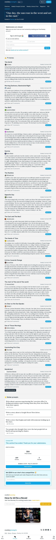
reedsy (11, 2)
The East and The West (13, 216)
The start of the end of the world (16, 282)
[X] (41, 530)
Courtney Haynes (11, 371)
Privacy (14, 533)
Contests (28, 538)
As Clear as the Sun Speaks (14, 304)
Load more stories (10, 390)
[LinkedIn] (46, 530)
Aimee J (9, 306)
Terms (9, 533)
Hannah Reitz (10, 284)
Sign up (43, 1)
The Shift (8, 107)
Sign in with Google (15, 36)
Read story (48, 81)
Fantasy (12, 19)
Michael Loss (10, 175)
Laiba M (9, 88)
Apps (19, 2)
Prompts (15, 538)
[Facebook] (48, 530)
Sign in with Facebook (38, 36)
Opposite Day (9, 195)
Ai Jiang (9, 64)
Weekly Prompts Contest (18, 6)
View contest (28, 466)
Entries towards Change (13, 260)
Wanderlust (9, 369)
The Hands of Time (11, 238)
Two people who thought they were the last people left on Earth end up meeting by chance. (26, 430)
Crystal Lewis (10, 219)
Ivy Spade (9, 197)
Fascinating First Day (12, 347)
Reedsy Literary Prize (32, 6)
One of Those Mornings (13, 325)
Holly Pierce (10, 153)
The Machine (9, 173)
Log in (48, 1)
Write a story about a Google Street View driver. (23, 412)
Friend (7, 129)
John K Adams (11, 328)
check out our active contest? (19, 50)
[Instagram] (43, 530)
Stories (42, 538)
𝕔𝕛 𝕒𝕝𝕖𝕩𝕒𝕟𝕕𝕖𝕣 (11, 240)
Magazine (42, 6)
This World (8, 62)
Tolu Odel (9, 349)
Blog (54, 538)
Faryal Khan (10, 262)
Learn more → (36, 500)
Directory (7, 6)
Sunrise (7, 151)
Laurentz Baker (11, 110)
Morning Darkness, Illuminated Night (17, 86)
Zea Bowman (10, 131)
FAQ (48, 6)
